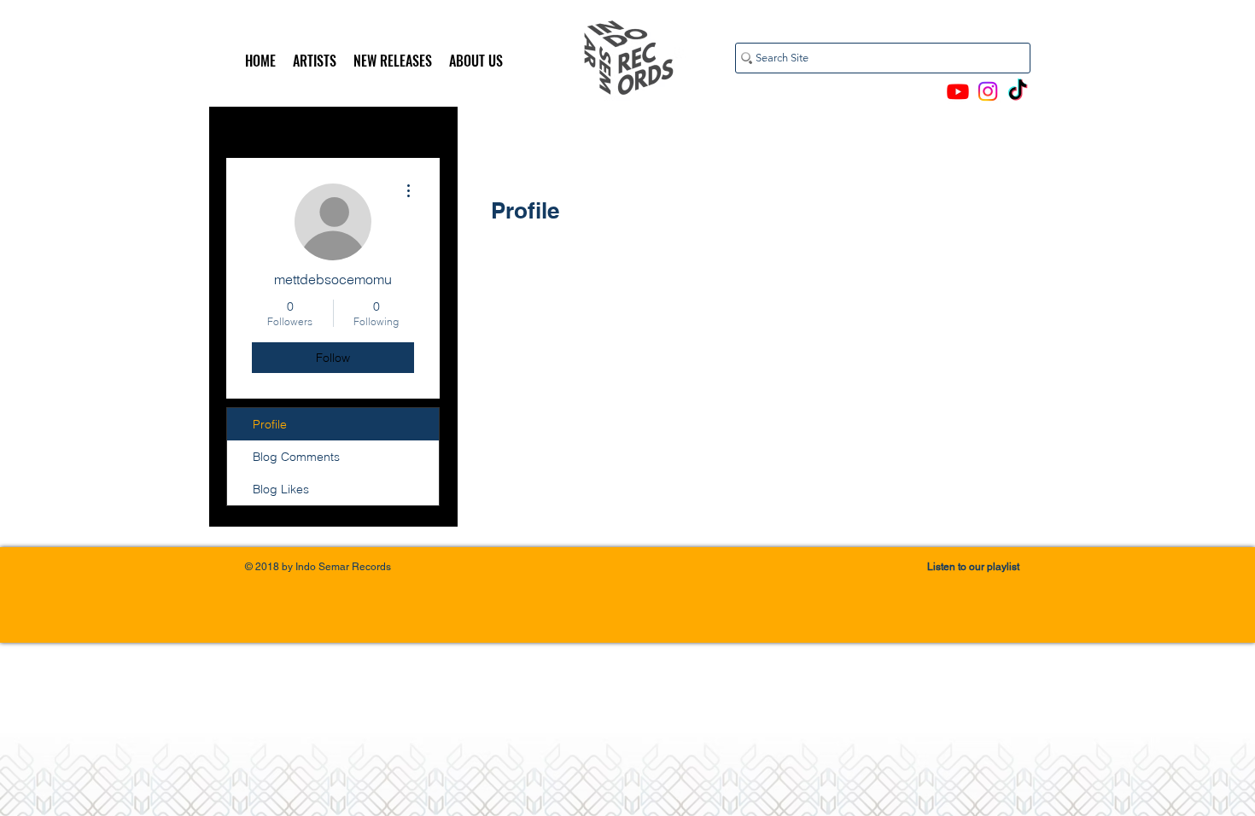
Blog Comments (296, 456)
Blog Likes (281, 489)
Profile (270, 424)
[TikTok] (1017, 91)
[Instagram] (988, 91)
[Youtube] (958, 91)
